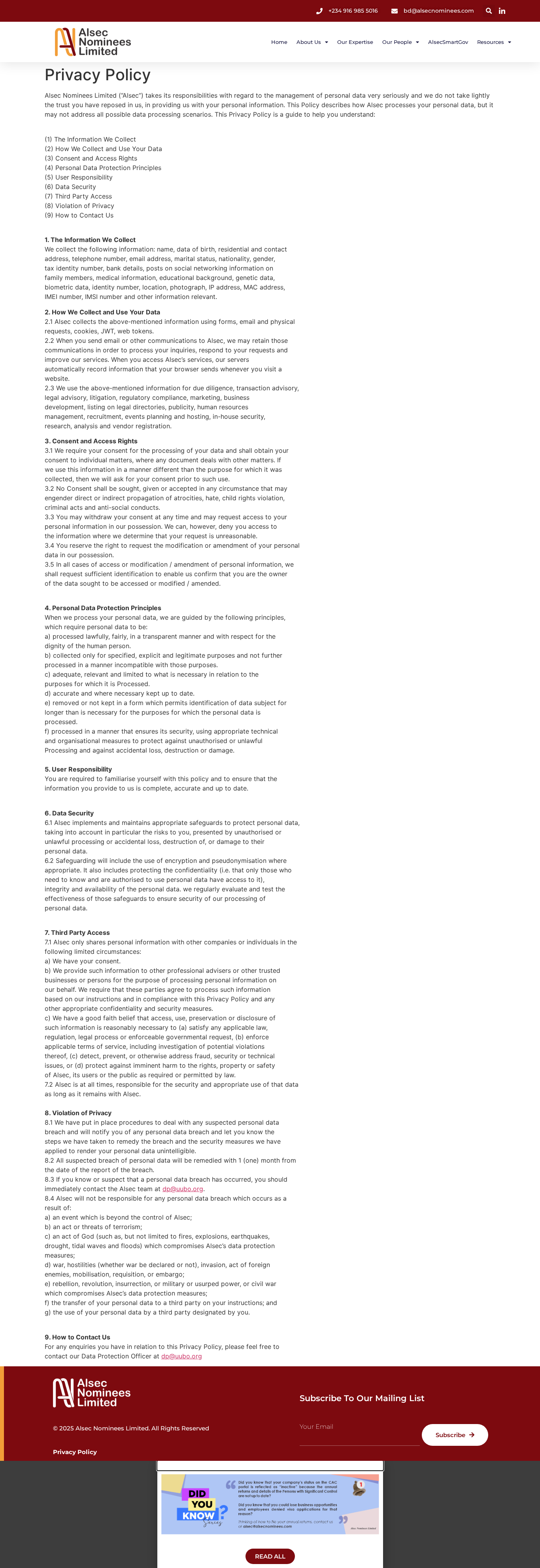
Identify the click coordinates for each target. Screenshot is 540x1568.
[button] (489, 11)
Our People (397, 42)
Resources (490, 42)
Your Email (316, 1427)
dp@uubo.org (182, 1189)
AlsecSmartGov (448, 42)
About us (308, 42)
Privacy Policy (75, 1452)
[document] (270, 1514)
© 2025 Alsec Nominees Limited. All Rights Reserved (131, 1428)
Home (279, 42)
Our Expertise (355, 42)
